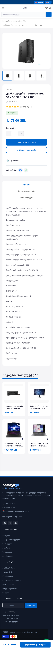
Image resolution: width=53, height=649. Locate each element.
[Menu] (3, 8)
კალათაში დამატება (26, 142)
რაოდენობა (12, 128)
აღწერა (26, 184)
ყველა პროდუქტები (11, 540)
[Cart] (46, 8)
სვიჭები (5, 593)
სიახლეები (7, 544)
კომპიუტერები (8, 568)
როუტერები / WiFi (9, 588)
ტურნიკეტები (8, 584)
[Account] (50, 8)
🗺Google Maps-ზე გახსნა (12, 517)
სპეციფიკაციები (26, 191)
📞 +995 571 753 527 (9, 503)
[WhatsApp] (26, 170)
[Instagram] (10, 523)
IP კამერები (7, 576)
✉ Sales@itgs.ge (8, 507)
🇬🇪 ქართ (39, 2)
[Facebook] (20, 170)
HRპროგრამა (8, 556)
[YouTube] (15, 523)
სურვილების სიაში (26, 150)
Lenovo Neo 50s (19, 21)
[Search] (49, 14)
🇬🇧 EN (48, 2)
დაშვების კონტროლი (11, 580)
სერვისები (7, 552)
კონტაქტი (6, 548)
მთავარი (6, 21)
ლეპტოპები (7, 572)
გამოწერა (31, 605)
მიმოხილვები (26, 197)
